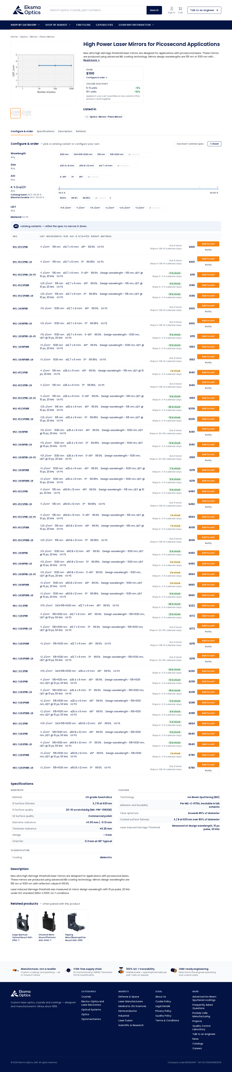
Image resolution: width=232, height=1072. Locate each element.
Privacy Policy (163, 1011)
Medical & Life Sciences (132, 1006)
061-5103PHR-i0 (22, 628)
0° (73, 176)
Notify (208, 249)
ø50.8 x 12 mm (86, 165)
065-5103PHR (20, 733)
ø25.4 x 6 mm (67, 165)
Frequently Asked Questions (202, 1006)
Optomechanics (91, 1019)
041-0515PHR (20, 246)
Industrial (123, 1015)
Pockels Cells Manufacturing (201, 1014)
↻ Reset (214, 143)
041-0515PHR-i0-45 (24, 274)
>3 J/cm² (139, 207)
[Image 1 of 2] (15, 113)
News (195, 1039)
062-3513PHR (20, 671)
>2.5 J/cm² (124, 207)
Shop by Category (24, 25)
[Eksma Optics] (26, 10)
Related (81, 131)
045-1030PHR (20, 553)
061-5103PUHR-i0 (23, 658)
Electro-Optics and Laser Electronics (92, 1003)
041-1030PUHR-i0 (23, 359)
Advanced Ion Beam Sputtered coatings (204, 998)
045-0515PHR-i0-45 (24, 517)
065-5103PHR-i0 (22, 744)
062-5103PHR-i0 (22, 692)
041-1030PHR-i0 (22, 323)
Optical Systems (91, 1009)
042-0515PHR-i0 (22, 385)
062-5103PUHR (21, 702)
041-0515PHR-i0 (22, 261)
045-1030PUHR (21, 584)
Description (65, 131)
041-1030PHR (20, 308)
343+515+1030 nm (83, 154)
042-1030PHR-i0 (22, 444)
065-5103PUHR (21, 754)
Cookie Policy (163, 1001)
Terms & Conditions (167, 1020)
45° (81, 176)
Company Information (135, 25)
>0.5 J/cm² (65, 207)
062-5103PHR (20, 681)
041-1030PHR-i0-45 (24, 336)
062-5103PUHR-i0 (23, 713)
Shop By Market (56, 25)
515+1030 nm (116, 154)
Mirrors (34, 36)
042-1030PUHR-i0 (23, 480)
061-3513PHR (20, 605)
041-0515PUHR (21, 285)
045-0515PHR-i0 (22, 504)
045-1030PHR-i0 (22, 563)
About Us (160, 996)
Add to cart (208, 243)
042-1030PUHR (21, 470)
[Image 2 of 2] (26, 113)
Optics (24, 36)
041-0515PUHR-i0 (23, 295)
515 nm (101, 154)
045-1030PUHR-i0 (23, 595)
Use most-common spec (190, 143)
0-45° (63, 176)
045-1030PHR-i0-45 (24, 574)
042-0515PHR (20, 372)
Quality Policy (163, 1015)
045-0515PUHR (21, 527)
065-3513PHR (20, 723)
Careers (197, 1048)
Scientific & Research (131, 1025)
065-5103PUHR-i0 (23, 767)
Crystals (86, 996)
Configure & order (22, 131)
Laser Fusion (125, 1020)
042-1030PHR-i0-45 (24, 457)
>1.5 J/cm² (95, 207)
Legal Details (162, 1006)
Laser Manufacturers (130, 1001)
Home (14, 36)
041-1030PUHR (21, 346)
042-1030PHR (20, 431)
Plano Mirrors (47, 36)
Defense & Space (128, 996)
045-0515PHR (20, 491)
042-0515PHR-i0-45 (24, 397)
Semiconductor (127, 1011)
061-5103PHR (20, 615)
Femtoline (83, 25)
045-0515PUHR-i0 (23, 540)
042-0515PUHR (21, 408)
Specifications (45, 131)
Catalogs (197, 1043)
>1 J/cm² (80, 207)
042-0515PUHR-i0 (23, 419)
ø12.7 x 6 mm (105, 165)
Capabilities (104, 25)
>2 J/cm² (109, 207)
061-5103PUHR (21, 643)
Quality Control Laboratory (201, 1027)
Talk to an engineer (203, 1034)
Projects (197, 1021)
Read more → (91, 60)
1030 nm (64, 154)
